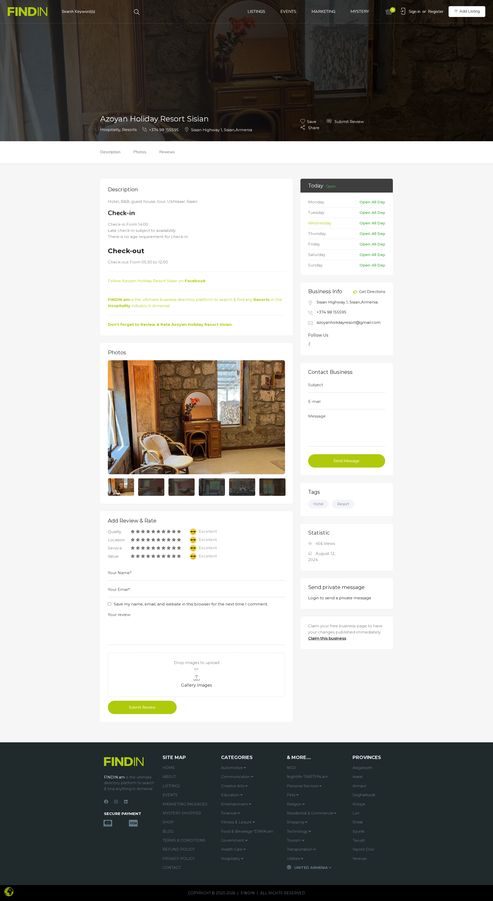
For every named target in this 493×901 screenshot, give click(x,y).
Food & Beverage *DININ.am (247, 831)
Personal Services (303, 786)
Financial (229, 813)
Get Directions (371, 292)
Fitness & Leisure (237, 822)
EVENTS (288, 11)
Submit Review (349, 121)
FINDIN (248, 893)
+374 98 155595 (164, 129)
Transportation (300, 849)
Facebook (195, 280)
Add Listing (469, 11)
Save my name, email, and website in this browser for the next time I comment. (191, 604)
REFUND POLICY (179, 849)
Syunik (358, 831)
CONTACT (172, 867)
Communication (236, 776)
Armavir (359, 786)
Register (435, 11)
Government (233, 840)
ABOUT (169, 776)
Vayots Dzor (363, 849)
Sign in (414, 11)
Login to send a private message (339, 597)
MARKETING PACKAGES (185, 804)
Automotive (232, 767)
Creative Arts (233, 786)
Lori (356, 813)
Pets (291, 795)
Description (110, 152)
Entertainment (235, 804)
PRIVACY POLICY (179, 858)
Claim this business (327, 638)
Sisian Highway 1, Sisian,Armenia (221, 129)
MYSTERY (359, 11)
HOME (169, 767)
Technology (298, 831)
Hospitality (110, 129)
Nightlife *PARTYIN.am (307, 776)
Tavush (359, 840)
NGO (291, 767)
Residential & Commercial (310, 813)
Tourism (294, 840)
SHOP (168, 822)
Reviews (167, 152)
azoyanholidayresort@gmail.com (349, 322)
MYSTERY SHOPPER (182, 813)
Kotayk (359, 804)
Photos (139, 152)
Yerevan (360, 858)
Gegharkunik (364, 795)
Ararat (358, 776)
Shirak (358, 822)
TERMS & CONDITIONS (184, 840)
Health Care (232, 849)
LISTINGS (256, 11)
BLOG (168, 831)
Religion (294, 804)
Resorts (129, 129)
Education (230, 795)
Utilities (294, 858)
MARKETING (323, 11)
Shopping (296, 822)
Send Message (346, 460)
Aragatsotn (362, 767)
